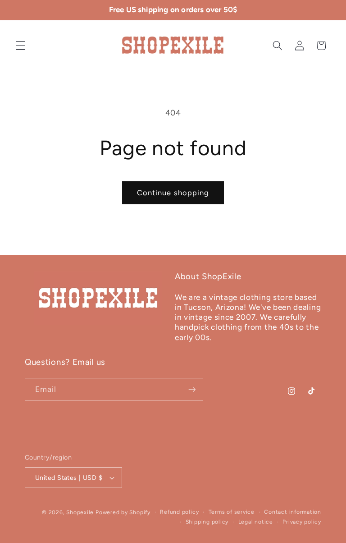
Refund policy (179, 512)
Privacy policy (301, 522)
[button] (21, 45)
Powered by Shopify (123, 512)
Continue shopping (173, 192)
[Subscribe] (192, 389)
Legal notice (255, 522)
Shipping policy (207, 522)
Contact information (292, 512)
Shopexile (80, 512)
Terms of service (232, 512)
